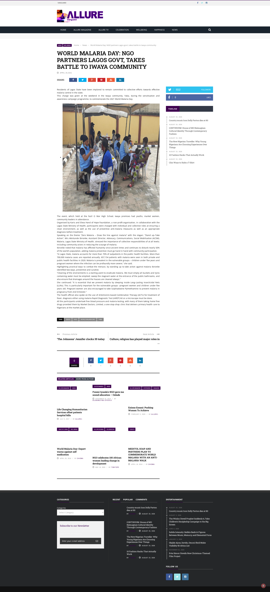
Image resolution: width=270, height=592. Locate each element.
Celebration (122, 29)
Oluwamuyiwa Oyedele (102, 400)
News (175, 29)
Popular (128, 499)
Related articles (66, 379)
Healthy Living (63, 429)
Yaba (100, 319)
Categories (61, 508)
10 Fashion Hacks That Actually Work (141, 552)
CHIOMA (80, 458)
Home (63, 29)
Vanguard (62, 3)
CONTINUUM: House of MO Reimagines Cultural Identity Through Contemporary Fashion (96, 37)
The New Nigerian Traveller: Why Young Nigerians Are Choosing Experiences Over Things (142, 539)
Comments (141, 499)
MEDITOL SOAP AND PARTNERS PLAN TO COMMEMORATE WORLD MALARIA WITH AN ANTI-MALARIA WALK (143, 454)
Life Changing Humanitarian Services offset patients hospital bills (72, 412)
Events (132, 429)
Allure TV (103, 29)
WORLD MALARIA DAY (88, 319)
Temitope (115, 467)
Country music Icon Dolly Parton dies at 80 (75, 34)
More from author (85, 379)
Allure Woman (99, 429)
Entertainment (99, 386)
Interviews (147, 388)
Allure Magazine (82, 29)
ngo (75, 319)
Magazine (156, 388)
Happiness (159, 29)
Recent (116, 499)
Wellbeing (141, 29)
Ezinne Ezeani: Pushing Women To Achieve (140, 409)
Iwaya (68, 319)
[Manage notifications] (263, 586)
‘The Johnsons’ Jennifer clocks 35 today (81, 339)
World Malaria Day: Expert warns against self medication (71, 451)
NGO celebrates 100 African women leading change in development (107, 460)
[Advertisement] (189, 61)
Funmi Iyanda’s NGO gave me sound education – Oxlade (108, 393)
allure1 (78, 419)
